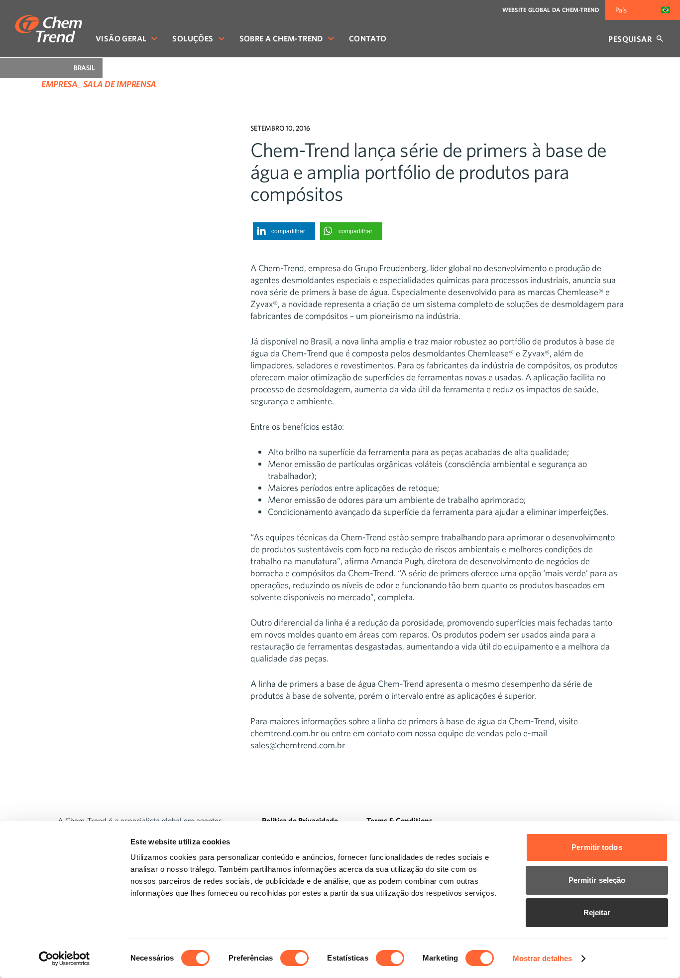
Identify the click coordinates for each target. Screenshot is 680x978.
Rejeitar (597, 912)
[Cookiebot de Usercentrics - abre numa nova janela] (64, 958)
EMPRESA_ (61, 84)
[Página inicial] (48, 28)
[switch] (294, 958)
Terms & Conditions (399, 820)
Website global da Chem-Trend (550, 9)
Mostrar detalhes (542, 958)
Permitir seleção (597, 880)
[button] (284, 231)
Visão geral (121, 38)
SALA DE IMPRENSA (119, 84)
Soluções (192, 38)
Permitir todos (596, 847)
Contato (368, 38)
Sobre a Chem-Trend (281, 38)
